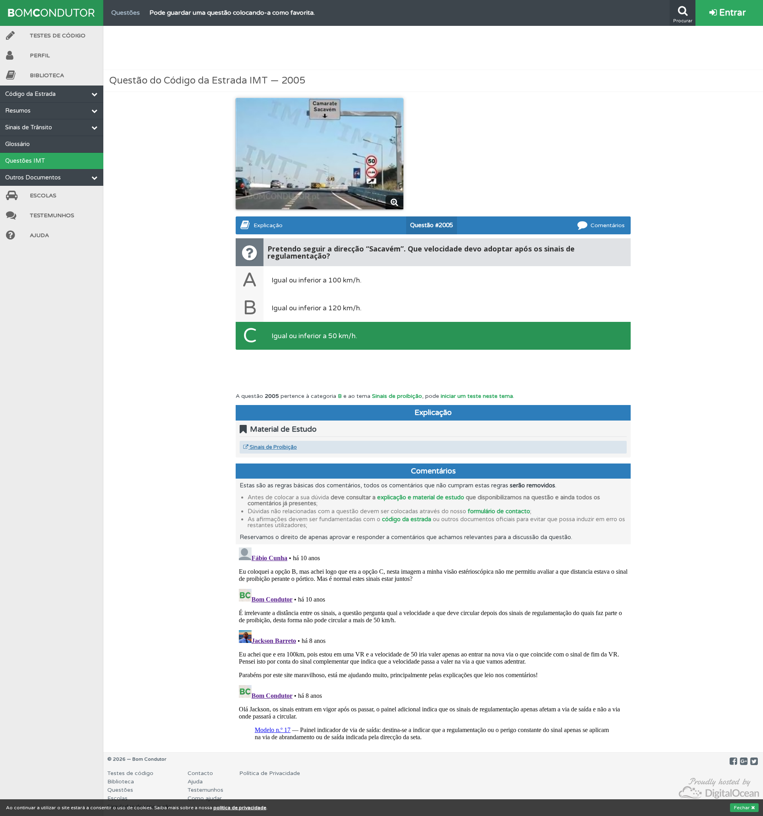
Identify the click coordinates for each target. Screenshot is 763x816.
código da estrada (406, 519)
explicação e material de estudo (420, 497)
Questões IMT (25, 160)
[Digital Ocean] (719, 789)
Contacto (200, 773)
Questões (120, 790)
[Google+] (744, 761)
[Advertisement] (433, 48)
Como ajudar (205, 798)
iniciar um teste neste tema (477, 396)
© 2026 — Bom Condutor (137, 759)
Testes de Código (57, 35)
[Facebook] (733, 761)
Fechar (742, 807)
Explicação (268, 225)
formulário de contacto (499, 511)
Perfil (40, 55)
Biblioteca (47, 75)
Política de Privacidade (269, 773)
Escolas (43, 195)
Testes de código (130, 773)
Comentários (608, 225)
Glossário (17, 144)
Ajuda (39, 235)
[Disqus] (433, 643)
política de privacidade (239, 807)
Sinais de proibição (397, 396)
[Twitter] (754, 761)
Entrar (731, 13)
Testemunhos (52, 215)
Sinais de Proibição (272, 447)
